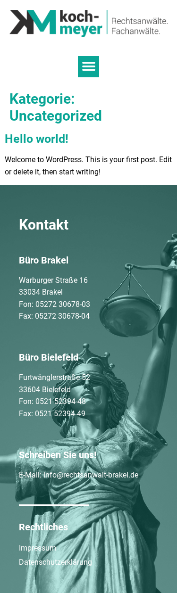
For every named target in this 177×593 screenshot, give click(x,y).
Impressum (37, 548)
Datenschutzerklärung (55, 562)
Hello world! (36, 139)
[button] (88, 66)
